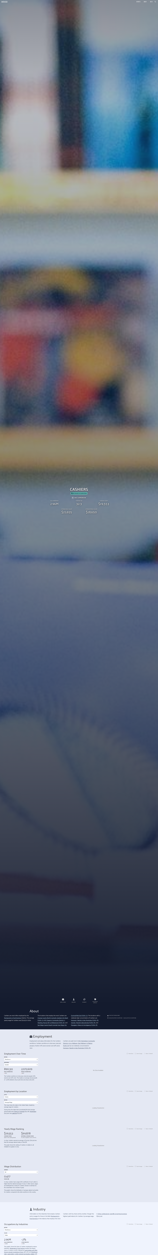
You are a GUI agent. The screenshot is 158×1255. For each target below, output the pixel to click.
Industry (74, 1002)
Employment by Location (15, 1091)
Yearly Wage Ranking (14, 1129)
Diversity (84, 1002)
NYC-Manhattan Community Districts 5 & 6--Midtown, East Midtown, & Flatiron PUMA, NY (79, 1043)
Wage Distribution (12, 1166)
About (145, 1)
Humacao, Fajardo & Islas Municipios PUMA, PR (84, 1020)
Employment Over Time (15, 1054)
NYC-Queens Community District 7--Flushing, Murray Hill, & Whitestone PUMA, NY (51, 1021)
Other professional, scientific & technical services (112, 1214)
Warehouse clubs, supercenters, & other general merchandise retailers (20, 1253)
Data (151, 1)
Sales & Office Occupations (130, 1018)
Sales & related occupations (115, 1018)
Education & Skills (95, 1002)
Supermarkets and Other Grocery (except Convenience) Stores (20, 1251)
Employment (63, 1002)
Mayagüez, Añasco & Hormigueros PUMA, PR (84, 1025)
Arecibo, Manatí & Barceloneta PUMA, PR (83, 1022)
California (14, 1113)
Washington (33, 1111)
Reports (139, 1)
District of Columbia (19, 1111)
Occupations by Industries (16, 1224)
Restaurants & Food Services (12, 1018)
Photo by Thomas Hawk (114, 1015)
